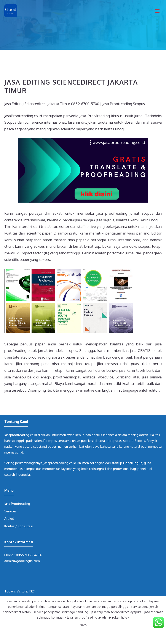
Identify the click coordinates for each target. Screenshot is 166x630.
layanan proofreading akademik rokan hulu (97, 617)
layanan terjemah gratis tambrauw (30, 601)
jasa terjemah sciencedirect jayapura (116, 612)
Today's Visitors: (16, 591)
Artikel (9, 519)
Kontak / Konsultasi (18, 526)
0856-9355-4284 (29, 555)
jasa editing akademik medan (77, 601)
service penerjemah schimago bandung (61, 612)
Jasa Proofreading (17, 504)
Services (10, 511)
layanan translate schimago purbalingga (100, 606)
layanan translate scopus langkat (123, 601)
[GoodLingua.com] (10, 10)
